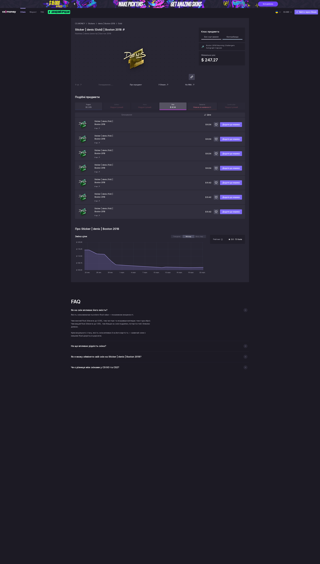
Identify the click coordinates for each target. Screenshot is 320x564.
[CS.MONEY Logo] (9, 12)
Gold (120, 23)
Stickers (91, 23)
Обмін (23, 12)
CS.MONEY (80, 23)
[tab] (177, 236)
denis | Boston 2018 (106, 23)
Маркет (33, 12)
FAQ (42, 12)
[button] (245, 310)
